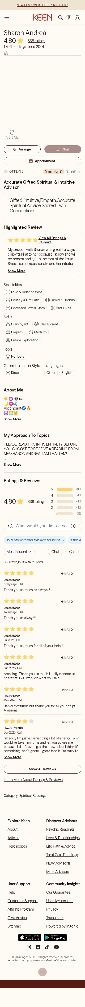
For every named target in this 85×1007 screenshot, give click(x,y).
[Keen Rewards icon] (69, 17)
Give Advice (17, 917)
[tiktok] (47, 949)
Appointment (45, 161)
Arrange (25, 149)
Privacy (52, 909)
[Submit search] (73, 526)
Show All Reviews (42, 769)
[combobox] (19, 551)
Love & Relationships (63, 837)
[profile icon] (77, 17)
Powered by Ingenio (62, 926)
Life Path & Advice (61, 846)
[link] (36, 40)
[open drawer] (6, 17)
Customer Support (23, 900)
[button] (55, 551)
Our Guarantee (58, 892)
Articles (13, 837)
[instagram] (29, 949)
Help (11, 892)
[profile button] (77, 17)
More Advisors (57, 871)
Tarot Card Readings (62, 854)
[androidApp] (55, 939)
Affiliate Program (21, 909)
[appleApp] (29, 939)
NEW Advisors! (58, 863)
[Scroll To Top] (42, 972)
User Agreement (59, 900)
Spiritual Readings (32, 796)
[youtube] (56, 949)
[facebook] (38, 949)
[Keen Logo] (42, 17)
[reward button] (69, 17)
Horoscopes (17, 846)
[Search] (60, 17)
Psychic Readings (60, 829)
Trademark (55, 917)
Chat (65, 149)
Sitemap (14, 926)
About (12, 829)
